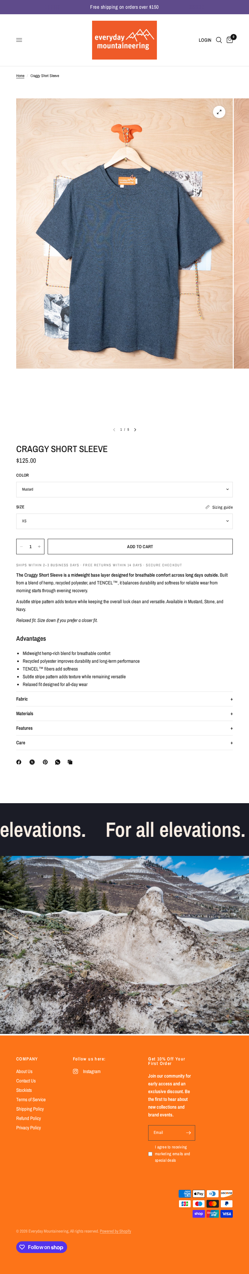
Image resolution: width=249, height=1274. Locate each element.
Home (20, 75)
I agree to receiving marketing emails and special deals (172, 1153)
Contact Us (26, 1080)
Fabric (22, 698)
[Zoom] (219, 112)
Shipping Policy (30, 1108)
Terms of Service (31, 1099)
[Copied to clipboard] (71, 762)
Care (20, 742)
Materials (24, 713)
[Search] (219, 40)
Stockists (24, 1090)
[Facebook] (20, 762)
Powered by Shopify (115, 1231)
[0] (228, 40)
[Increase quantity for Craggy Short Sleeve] (39, 546)
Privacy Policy (28, 1127)
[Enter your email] (188, 1133)
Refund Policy (28, 1118)
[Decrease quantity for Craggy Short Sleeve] (21, 546)
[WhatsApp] (59, 762)
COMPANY (27, 1059)
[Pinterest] (47, 762)
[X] (33, 762)
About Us (24, 1071)
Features (24, 728)
